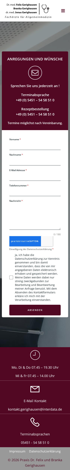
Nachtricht (16, 200)
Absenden (35, 310)
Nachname (16, 154)
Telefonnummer (19, 185)
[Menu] (63, 11)
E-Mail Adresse (18, 170)
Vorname (15, 139)
